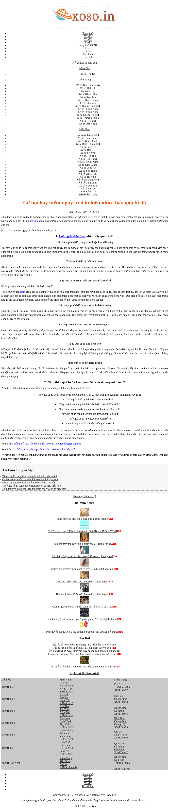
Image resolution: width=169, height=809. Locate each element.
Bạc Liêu (64, 694)
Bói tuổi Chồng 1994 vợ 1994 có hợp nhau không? (82, 594)
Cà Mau (64, 682)
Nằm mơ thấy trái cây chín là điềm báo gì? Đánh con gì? (82, 543)
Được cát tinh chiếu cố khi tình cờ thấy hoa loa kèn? (29, 482)
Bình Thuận (66, 721)
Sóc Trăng (65, 709)
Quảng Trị (119, 724)
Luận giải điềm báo (72, 236)
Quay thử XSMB (88, 45)
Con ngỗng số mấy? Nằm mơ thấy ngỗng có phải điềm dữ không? (82, 654)
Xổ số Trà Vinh (88, 176)
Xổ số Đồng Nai (88, 191)
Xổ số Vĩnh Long (88, 182)
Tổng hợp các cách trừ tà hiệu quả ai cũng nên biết (82, 518)
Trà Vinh (64, 733)
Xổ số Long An (88, 167)
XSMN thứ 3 (66, 703)
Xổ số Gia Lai (87, 91)
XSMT (88, 42)
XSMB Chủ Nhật (10, 762)
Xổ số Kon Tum (87, 97)
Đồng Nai (65, 712)
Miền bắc (6, 679)
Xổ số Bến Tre (88, 149)
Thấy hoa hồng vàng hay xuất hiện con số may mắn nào (31, 485)
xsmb (22, 291)
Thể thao (87, 51)
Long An (64, 751)
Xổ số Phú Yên (88, 103)
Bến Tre (64, 697)
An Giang (65, 718)
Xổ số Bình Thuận (85, 144)
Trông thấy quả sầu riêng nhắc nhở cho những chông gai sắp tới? (47, 443)
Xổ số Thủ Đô (87, 74)
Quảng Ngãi (120, 743)
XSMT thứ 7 (121, 752)
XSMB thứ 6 (8, 734)
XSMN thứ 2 (66, 691)
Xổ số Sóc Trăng (88, 170)
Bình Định (119, 718)
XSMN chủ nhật (68, 767)
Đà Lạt (63, 764)
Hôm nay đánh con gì (84, 496)
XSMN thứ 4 (66, 715)
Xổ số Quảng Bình (85, 106)
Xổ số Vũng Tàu (88, 185)
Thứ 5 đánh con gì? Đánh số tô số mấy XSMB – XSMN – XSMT (82, 531)
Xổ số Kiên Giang (87, 164)
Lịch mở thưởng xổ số (85, 673)
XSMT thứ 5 (121, 727)
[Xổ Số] (84, 27)
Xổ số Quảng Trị (85, 114)
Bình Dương (66, 730)
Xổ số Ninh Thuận (88, 100)
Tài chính (88, 54)
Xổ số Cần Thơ (88, 155)
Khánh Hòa (120, 707)
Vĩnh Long (65, 736)
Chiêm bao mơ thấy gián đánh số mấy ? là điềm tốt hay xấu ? (83, 569)
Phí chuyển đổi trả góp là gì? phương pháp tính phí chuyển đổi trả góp (82, 631)
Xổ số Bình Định (85, 85)
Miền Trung (84, 79)
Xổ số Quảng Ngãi (88, 111)
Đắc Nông (119, 749)
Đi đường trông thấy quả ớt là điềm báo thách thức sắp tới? (44, 449)
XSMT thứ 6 (121, 737)
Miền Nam (84, 129)
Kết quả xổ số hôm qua (84, 62)
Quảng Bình (120, 721)
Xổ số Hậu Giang (88, 158)
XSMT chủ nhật (122, 768)
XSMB (88, 36)
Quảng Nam (120, 699)
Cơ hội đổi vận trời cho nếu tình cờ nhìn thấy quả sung (30, 479)
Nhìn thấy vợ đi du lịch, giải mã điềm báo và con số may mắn (34, 488)
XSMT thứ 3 (121, 701)
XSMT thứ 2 (121, 690)
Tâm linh (88, 57)
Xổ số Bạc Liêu (88, 147)
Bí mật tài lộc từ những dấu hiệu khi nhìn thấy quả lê (29, 476)
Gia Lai (118, 731)
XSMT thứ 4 (121, 713)
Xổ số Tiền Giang (88, 173)
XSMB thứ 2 (8, 687)
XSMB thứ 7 (8, 748)
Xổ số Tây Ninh (85, 179)
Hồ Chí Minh (67, 685)
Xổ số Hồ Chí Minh (87, 161)
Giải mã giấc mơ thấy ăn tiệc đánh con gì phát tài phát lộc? (82, 606)
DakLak (118, 696)
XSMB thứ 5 (8, 722)
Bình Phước (66, 742)
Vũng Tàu (65, 700)
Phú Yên (118, 684)
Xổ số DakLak (88, 88)
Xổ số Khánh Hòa (87, 94)
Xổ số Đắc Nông (88, 123)
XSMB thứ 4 (8, 710)
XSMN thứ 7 (66, 754)
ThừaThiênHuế (122, 687)
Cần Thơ (64, 706)
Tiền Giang (65, 761)
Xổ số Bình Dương (88, 138)
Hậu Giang (65, 745)
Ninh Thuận (120, 734)
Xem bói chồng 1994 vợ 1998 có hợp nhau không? (82, 581)
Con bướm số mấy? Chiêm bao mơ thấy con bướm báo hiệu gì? (83, 666)
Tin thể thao (88, 786)
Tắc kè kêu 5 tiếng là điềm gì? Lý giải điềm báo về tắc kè (83, 647)
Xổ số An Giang (85, 135)
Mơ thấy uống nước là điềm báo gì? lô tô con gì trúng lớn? (82, 556)
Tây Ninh (65, 724)
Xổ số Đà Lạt (88, 188)
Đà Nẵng (119, 710)
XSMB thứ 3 (8, 699)
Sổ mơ (87, 48)
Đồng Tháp (66, 688)
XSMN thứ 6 (66, 739)
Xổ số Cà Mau (88, 152)
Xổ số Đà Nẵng (88, 120)
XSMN (88, 39)
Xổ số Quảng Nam (88, 109)
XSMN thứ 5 (66, 727)
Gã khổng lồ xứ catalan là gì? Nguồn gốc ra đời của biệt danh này (82, 619)
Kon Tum (119, 759)
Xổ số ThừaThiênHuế (87, 117)
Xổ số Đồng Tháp (87, 194)
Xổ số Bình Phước (88, 141)
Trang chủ (88, 33)
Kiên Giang (66, 758)
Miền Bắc (84, 68)
